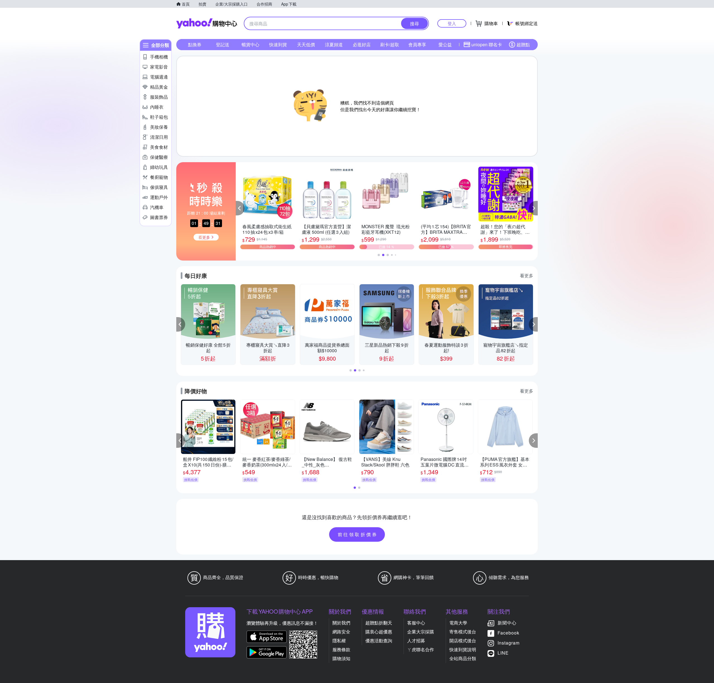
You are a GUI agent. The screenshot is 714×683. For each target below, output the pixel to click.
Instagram (509, 643)
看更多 (526, 275)
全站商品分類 (462, 658)
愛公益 (445, 44)
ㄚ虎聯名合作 (420, 649)
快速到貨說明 (462, 649)
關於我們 (341, 622)
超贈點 (523, 44)
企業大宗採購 (420, 631)
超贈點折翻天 (378, 622)
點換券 (194, 44)
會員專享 (417, 44)
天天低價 (306, 44)
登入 (452, 23)
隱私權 (339, 640)
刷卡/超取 (389, 44)
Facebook (508, 632)
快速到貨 (278, 44)
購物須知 (341, 658)
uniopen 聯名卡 (486, 44)
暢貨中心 (250, 44)
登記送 (222, 44)
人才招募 (416, 640)
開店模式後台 (462, 640)
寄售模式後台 (462, 631)
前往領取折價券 (358, 534)
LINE (503, 653)
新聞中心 (507, 622)
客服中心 (416, 622)
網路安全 (341, 631)
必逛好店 (362, 44)
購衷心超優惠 (378, 631)
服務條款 (341, 649)
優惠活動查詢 (378, 640)
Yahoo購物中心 (206, 23)
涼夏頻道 (334, 44)
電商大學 (458, 622)
